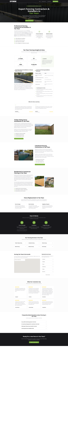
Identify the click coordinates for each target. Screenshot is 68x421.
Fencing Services (44, 1)
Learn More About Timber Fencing (19, 138)
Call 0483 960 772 (39, 20)
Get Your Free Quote (29, 20)
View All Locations (48, 274)
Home (40, 1)
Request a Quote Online (34, 342)
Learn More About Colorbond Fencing (39, 164)
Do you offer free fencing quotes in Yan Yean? (29, 321)
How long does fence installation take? (28, 328)
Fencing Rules (49, 1)
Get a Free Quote (55, 1)
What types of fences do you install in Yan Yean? (29, 326)
